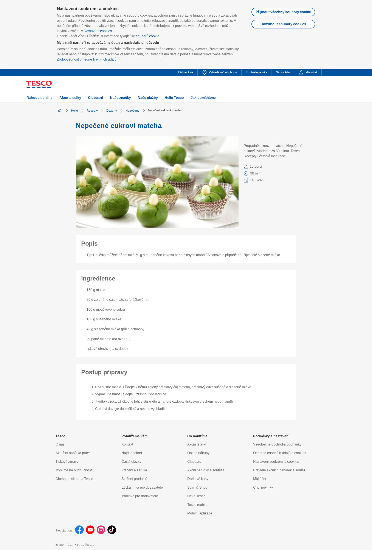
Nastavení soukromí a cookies (276, 461)
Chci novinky (263, 487)
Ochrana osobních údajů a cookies (279, 453)
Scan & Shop (197, 487)
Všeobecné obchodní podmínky (277, 444)
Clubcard (194, 461)
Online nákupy (198, 453)
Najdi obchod (131, 453)
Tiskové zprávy (67, 461)
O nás (60, 444)
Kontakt (127, 444)
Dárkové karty (197, 479)
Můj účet (259, 479)
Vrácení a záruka (134, 470)
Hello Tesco (196, 496)
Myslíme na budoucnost (74, 470)
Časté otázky (131, 461)
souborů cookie (147, 36)
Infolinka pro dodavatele (139, 496)
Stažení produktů (134, 479)
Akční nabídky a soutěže (206, 470)
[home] (59, 110)
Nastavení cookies (98, 31)
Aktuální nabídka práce (73, 453)
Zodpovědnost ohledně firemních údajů (86, 59)
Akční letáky (196, 444)
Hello (74, 110)
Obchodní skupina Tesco (74, 479)
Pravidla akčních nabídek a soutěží (279, 470)
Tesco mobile (197, 504)
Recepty (92, 110)
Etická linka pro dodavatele (142, 487)
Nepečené (133, 110)
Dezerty (111, 110)
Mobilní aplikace (199, 513)
